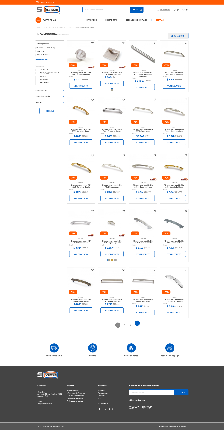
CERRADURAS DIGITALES (136, 20)
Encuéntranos (103, 393)
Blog (99, 398)
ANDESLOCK (44, 69)
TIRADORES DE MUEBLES (58, 27)
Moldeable (182, 426)
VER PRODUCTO (81, 86)
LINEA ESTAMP (74, 27)
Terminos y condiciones (75, 396)
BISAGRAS (43, 77)
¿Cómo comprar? (73, 391)
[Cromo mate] (115, 260)
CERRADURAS (111, 20)
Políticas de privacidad (75, 401)
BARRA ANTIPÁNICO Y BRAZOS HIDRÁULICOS (49, 73)
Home (45, 27)
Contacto (101, 396)
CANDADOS (91, 20)
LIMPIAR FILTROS (42, 59)
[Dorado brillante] (112, 260)
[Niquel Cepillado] (112, 89)
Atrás (38, 27)
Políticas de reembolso (75, 398)
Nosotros (101, 391)
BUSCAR (134, 10)
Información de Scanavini (76, 393)
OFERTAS (160, 20)
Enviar (181, 392)
